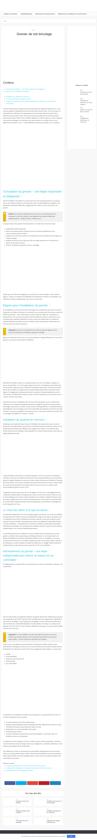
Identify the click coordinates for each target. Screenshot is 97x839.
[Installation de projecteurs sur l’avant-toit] (74, 119)
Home (5, 21)
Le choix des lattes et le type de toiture (18, 99)
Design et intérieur (10, 14)
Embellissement (26, 14)
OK (71, 836)
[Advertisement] (32, 58)
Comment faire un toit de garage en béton (19, 770)
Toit (33, 30)
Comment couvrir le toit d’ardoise (86, 93)
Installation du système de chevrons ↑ (24, 419)
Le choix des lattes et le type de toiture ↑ (26, 510)
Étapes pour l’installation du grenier (17, 91)
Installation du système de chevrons (17, 96)
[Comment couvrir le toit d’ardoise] (74, 93)
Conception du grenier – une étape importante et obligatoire (25, 89)
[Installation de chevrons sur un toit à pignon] (74, 101)
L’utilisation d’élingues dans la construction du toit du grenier (26, 766)
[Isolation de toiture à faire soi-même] (74, 110)
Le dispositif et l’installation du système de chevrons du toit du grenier (29, 768)
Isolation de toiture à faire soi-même (86, 110)
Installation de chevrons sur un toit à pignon (86, 102)
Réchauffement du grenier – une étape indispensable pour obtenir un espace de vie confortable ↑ (28, 555)
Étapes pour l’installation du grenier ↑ (26, 305)
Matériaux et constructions (45, 14)
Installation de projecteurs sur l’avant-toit (84, 120)
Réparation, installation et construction (72, 14)
